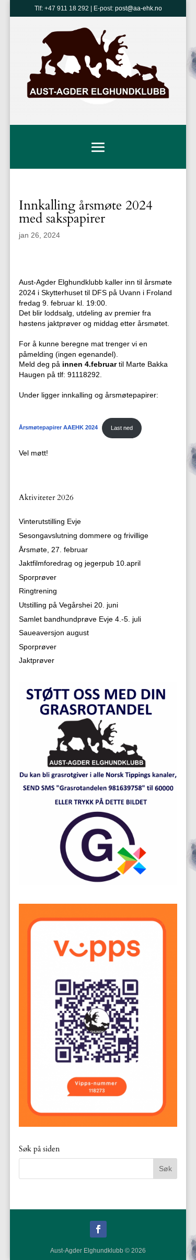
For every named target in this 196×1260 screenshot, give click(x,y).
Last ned (122, 428)
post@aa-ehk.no (138, 8)
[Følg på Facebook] (98, 1229)
